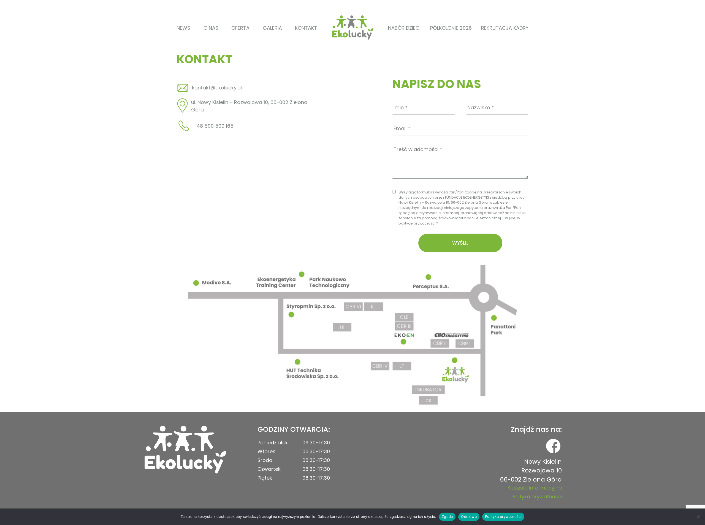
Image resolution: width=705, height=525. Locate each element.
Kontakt (306, 27)
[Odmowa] (698, 516)
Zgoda (447, 516)
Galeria (272, 27)
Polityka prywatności (536, 496)
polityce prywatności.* (418, 223)
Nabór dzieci (404, 27)
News (183, 27)
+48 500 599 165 (213, 125)
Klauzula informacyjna (535, 487)
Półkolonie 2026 (451, 27)
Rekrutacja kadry (504, 27)
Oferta (240, 27)
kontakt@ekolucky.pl (217, 87)
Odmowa (469, 516)
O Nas (211, 27)
